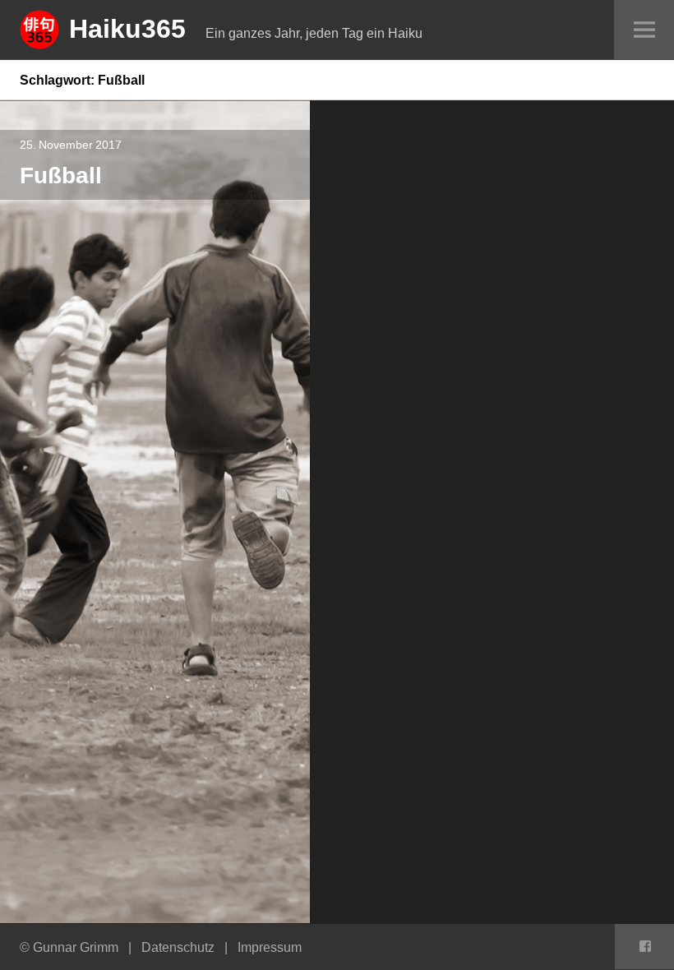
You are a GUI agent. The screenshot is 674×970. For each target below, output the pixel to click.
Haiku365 (127, 28)
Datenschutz (178, 947)
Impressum (270, 947)
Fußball (61, 174)
